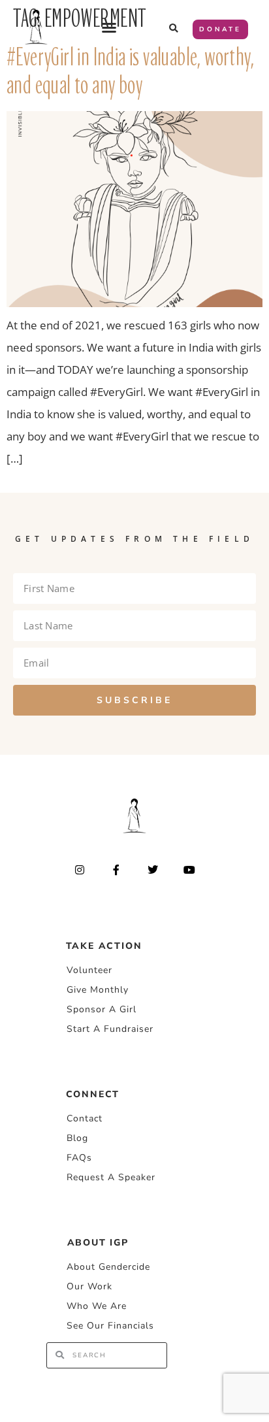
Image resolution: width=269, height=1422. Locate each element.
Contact (85, 1118)
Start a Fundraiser (110, 1029)
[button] (109, 27)
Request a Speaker (111, 1177)
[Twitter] (153, 869)
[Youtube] (189, 869)
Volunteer (89, 970)
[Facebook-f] (115, 869)
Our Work (89, 1286)
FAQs (79, 1157)
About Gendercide (108, 1267)
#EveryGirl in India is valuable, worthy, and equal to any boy (130, 71)
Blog (77, 1138)
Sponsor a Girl (101, 1009)
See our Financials (110, 1325)
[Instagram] (79, 869)
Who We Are (97, 1306)
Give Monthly (98, 990)
